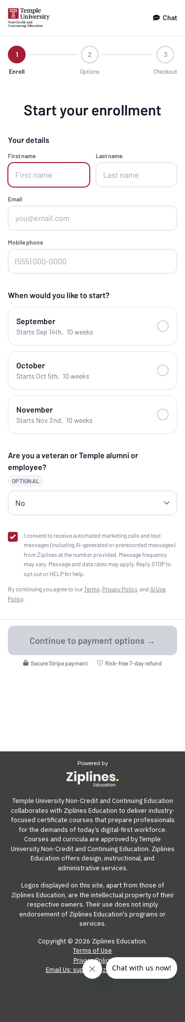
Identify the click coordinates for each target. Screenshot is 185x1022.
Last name (109, 155)
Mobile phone (25, 242)
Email (15, 198)
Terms (92, 588)
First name (22, 155)
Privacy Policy (119, 588)
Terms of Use (92, 950)
